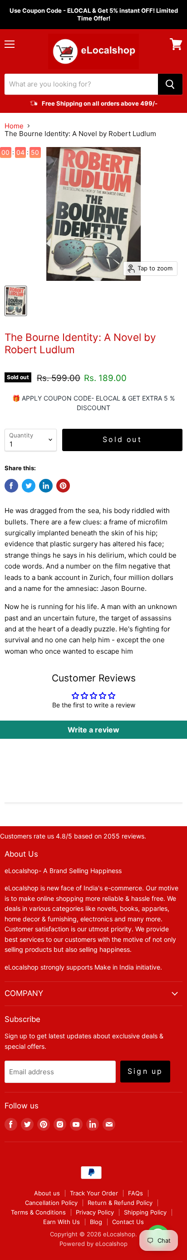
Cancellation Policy (51, 1202)
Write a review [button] (93, 729)
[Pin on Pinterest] (63, 486)
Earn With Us (61, 1221)
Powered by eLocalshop (93, 1243)
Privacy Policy (95, 1212)
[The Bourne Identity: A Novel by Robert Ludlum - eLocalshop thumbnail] (15, 300)
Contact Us (128, 1221)
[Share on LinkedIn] (46, 486)
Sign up (145, 1071)
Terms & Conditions (38, 1212)
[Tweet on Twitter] (28, 486)
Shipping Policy (145, 1212)
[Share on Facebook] (11, 486)
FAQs (135, 1193)
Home (14, 126)
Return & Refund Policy (120, 1202)
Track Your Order (94, 1193)
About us (47, 1193)
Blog (96, 1221)
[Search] (170, 84)
